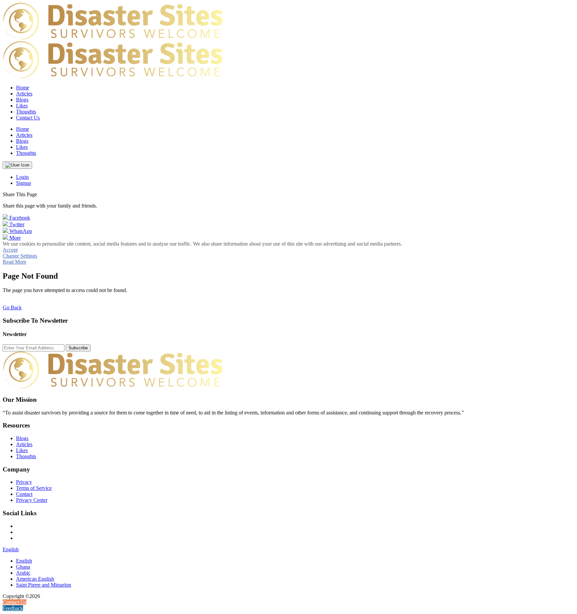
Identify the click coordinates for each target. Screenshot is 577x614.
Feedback (13, 608)
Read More (14, 262)
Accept (10, 250)
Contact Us (28, 117)
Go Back (12, 307)
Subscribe (78, 347)
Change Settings (20, 256)
